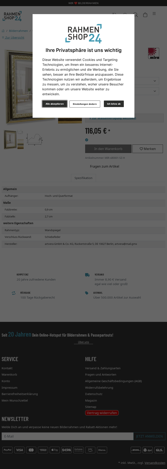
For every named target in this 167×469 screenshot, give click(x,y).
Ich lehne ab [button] (114, 103)
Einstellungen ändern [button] (85, 104)
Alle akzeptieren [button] (55, 103)
